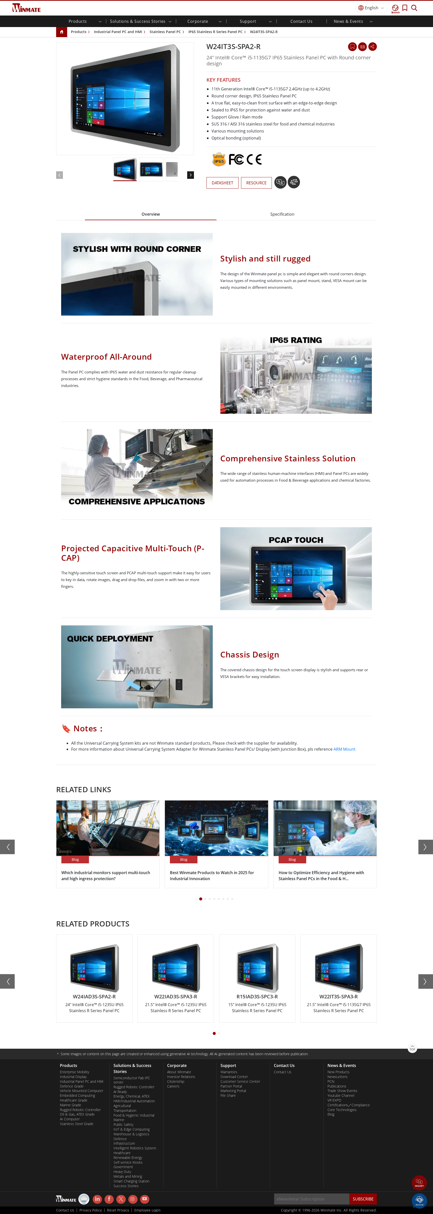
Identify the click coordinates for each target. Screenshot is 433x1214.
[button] (419, 1183)
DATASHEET (222, 183)
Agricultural (122, 1106)
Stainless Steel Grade (76, 1124)
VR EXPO (334, 1100)
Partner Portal (231, 1086)
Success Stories (126, 1186)
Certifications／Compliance (349, 1105)
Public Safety (123, 1124)
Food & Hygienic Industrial (134, 1115)
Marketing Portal (233, 1091)
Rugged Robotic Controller (80, 1110)
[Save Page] (352, 46)
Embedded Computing (77, 1095)
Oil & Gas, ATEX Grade (77, 1114)
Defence (120, 1139)
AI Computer (70, 1119)
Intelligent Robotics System (135, 1148)
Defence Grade (72, 1086)
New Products (339, 1072)
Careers (173, 1086)
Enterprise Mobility (74, 1072)
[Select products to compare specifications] (294, 184)
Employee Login (147, 1210)
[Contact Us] (362, 46)
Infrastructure (124, 1143)
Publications (337, 1086)
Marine (119, 1120)
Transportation (125, 1110)
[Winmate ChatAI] (419, 1200)
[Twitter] (121, 1199)
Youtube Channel (341, 1095)
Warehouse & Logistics (131, 1134)
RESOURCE (256, 183)
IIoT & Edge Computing (132, 1129)
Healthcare (122, 1153)
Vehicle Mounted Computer (81, 1091)
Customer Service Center (240, 1081)
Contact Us (301, 21)
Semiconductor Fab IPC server (132, 1080)
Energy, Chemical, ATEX (132, 1096)
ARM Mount (345, 749)
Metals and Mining (128, 1176)
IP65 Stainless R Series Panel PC (215, 31)
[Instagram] (133, 1199)
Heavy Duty (122, 1171)
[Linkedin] (97, 1199)
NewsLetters (338, 1076)
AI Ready (120, 1092)
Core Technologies (342, 1110)
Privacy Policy (90, 1210)
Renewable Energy (128, 1157)
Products (78, 31)
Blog (331, 1114)
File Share (228, 1095)
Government (123, 1167)
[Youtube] (145, 1199)
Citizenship (175, 1081)
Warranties (229, 1072)
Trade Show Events (342, 1091)
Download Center (234, 1076)
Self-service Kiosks (128, 1162)
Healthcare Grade (73, 1100)
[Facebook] (109, 1199)
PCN (331, 1081)
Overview (151, 214)
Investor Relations (181, 1076)
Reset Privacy (118, 1210)
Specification (282, 214)
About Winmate (179, 1072)
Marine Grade (70, 1105)
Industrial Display (73, 1076)
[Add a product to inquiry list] (281, 184)
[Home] (61, 32)
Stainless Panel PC (165, 31)
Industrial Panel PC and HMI (118, 31)
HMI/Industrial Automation (134, 1101)
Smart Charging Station (131, 1181)
